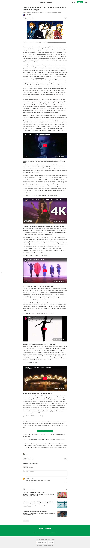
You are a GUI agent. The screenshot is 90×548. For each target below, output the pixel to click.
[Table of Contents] (1, 274)
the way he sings (40, 78)
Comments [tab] (25, 467)
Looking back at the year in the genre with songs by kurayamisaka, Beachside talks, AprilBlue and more (39, 514)
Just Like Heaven (60, 307)
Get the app (51, 542)
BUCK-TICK (36, 407)
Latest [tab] (27, 489)
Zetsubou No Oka (32, 445)
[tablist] (28, 467)
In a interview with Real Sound (31, 347)
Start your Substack (42, 542)
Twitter (42, 439)
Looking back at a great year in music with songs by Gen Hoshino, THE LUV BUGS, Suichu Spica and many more (38, 495)
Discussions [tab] (32, 489)
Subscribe (80, 2)
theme (29, 189)
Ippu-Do (56, 87)
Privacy (42, 539)
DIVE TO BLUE (52, 181)
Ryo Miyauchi (28, 14)
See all (25, 521)
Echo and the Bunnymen (60, 358)
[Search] (72, 2)
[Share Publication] (75, 2)
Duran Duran (28, 179)
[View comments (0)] (34, 498)
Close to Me (49, 445)
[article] (45, 495)
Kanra (29, 515)
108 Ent (27, 478)
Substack (39, 545)
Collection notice (51, 539)
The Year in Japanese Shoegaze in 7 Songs (35, 511)
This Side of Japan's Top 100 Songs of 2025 (35, 492)
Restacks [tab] (31, 467)
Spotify (55, 195)
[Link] (21, 162)
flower (32, 298)
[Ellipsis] (67, 479)
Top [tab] (24, 489)
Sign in (86, 2)
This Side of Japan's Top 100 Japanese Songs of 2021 (38, 502)
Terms (46, 539)
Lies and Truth (41, 181)
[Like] (23, 508)
